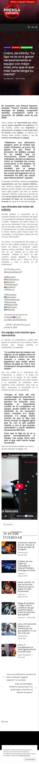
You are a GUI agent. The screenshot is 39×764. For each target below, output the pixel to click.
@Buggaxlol (10, 277)
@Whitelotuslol (12, 284)
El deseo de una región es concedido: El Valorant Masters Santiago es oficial (26, 566)
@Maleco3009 (12, 305)
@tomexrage (11, 302)
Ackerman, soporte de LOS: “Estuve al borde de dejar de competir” (27, 546)
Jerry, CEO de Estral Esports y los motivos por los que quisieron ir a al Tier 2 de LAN (27, 628)
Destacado (7, 47)
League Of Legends (26, 47)
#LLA (17, 317)
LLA (5, 50)
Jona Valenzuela (8, 78)
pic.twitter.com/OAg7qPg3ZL (15, 320)
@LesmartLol (11, 295)
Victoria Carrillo (22, 552)
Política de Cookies (24, 755)
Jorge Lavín (21, 573)
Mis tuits (5, 722)
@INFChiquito (11, 307)
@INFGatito (10, 310)
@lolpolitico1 (11, 297)
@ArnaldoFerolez (13, 300)
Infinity (20, 110)
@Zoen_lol (10, 289)
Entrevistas (16, 47)
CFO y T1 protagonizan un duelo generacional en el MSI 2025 (27, 648)
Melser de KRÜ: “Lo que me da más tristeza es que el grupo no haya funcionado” (26, 587)
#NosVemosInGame (11, 272)
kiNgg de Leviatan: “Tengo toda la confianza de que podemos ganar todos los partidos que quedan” (26, 609)
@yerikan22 (10, 287)
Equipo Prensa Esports (24, 655)
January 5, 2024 (10, 327)
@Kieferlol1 (10, 282)
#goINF (10, 317)
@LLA (13, 269)
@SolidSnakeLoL (12, 279)
